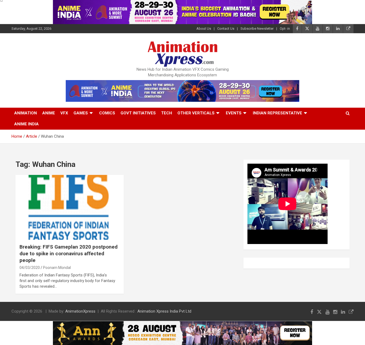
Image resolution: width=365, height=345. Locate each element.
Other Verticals (196, 113)
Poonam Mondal (57, 267)
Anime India (26, 124)
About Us (203, 29)
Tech (166, 113)
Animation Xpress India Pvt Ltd (164, 311)
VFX (64, 113)
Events (234, 113)
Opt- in (285, 29)
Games (80, 113)
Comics (107, 113)
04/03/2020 (30, 267)
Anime (48, 113)
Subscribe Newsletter (257, 29)
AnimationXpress (80, 311)
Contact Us (225, 29)
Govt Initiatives (138, 113)
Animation (25, 113)
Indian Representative (277, 113)
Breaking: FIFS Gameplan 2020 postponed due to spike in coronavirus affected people (69, 253)
